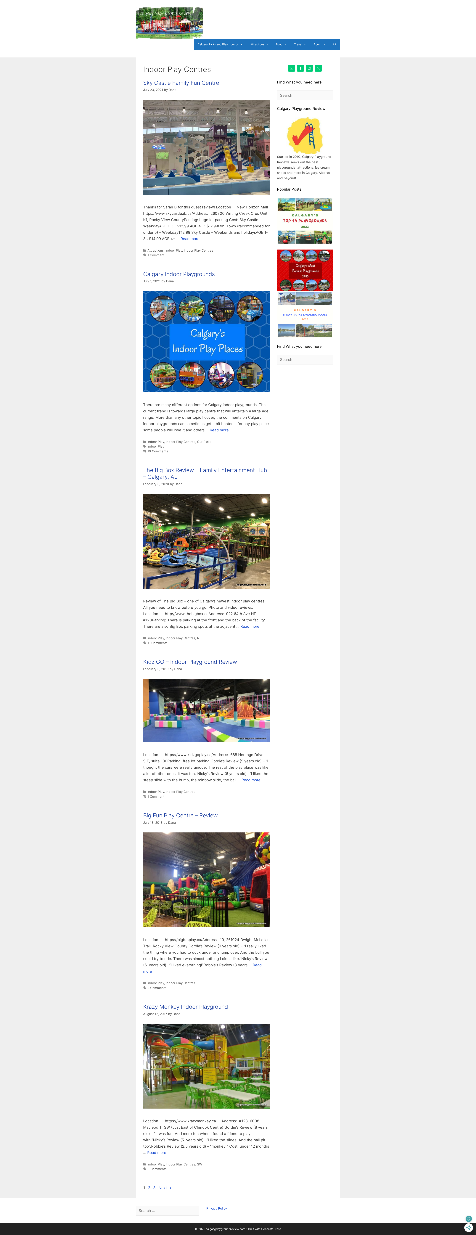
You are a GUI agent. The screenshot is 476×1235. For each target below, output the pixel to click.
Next (165, 1188)
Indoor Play (173, 250)
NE (199, 638)
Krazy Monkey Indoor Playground (185, 1006)
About (317, 44)
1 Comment (155, 255)
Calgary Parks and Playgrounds (218, 44)
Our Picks (204, 442)
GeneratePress (271, 1229)
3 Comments (157, 1169)
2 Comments (156, 988)
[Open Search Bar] (334, 44)
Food (279, 44)
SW (199, 1164)
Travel (298, 44)
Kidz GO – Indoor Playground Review (190, 661)
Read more (190, 239)
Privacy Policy (216, 1208)
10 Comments (157, 451)
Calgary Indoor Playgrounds (179, 274)
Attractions (257, 44)
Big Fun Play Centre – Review (180, 815)
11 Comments (157, 643)
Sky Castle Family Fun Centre (181, 82)
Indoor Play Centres (198, 250)
